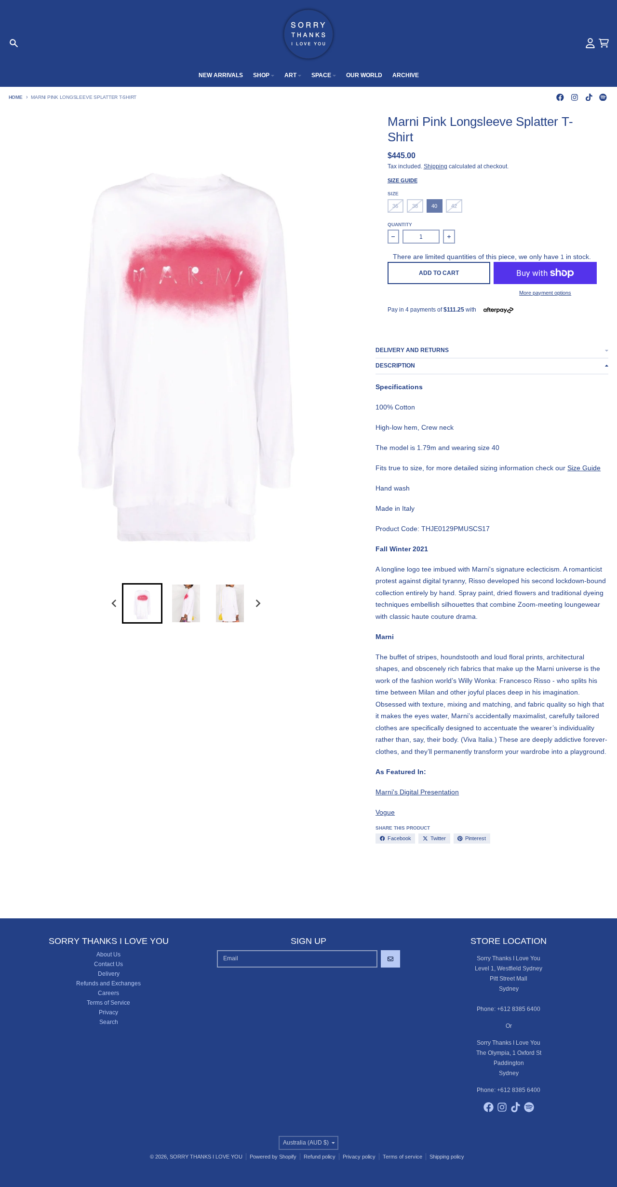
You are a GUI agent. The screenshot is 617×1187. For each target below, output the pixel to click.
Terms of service (402, 1157)
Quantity (400, 224)
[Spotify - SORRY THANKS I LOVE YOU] (603, 97)
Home (16, 97)
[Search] (14, 43)
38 (415, 206)
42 (454, 206)
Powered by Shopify (273, 1157)
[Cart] (604, 43)
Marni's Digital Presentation (417, 792)
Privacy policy (359, 1157)
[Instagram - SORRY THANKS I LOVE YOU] (574, 97)
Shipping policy (446, 1157)
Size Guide (402, 180)
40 (434, 206)
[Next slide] (258, 603)
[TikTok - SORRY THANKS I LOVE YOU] (588, 97)
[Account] (590, 43)
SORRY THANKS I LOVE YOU (206, 1157)
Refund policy (319, 1157)
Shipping (435, 166)
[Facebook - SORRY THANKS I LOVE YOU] (560, 97)
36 (395, 206)
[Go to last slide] (114, 603)
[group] (142, 603)
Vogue (385, 812)
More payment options (545, 293)
